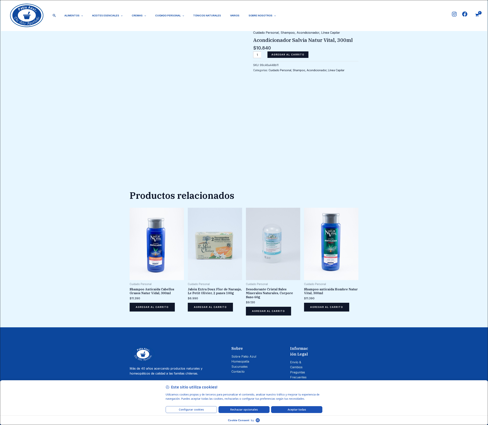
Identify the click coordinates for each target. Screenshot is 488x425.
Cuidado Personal (266, 32)
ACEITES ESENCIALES (105, 15)
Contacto (238, 371)
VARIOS (234, 15)
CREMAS (137, 15)
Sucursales (239, 366)
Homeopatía (240, 361)
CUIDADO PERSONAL (168, 15)
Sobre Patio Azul (243, 356)
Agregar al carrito (287, 54)
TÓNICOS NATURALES (207, 15)
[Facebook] (464, 14)
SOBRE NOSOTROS (260, 15)
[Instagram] (454, 14)
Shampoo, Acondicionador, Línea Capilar (310, 32)
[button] (54, 15)
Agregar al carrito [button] (152, 307)
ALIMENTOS (71, 15)
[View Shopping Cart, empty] (476, 15)
